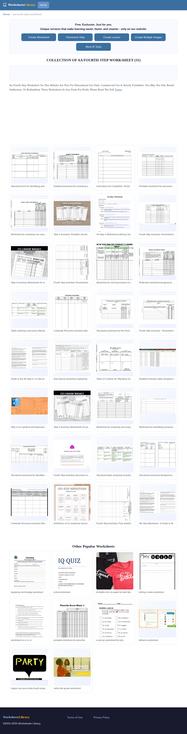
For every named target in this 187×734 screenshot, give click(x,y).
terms (118, 89)
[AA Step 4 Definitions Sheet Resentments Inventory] (72, 507)
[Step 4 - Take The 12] (157, 358)
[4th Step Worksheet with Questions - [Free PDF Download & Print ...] (29, 358)
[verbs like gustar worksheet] (72, 667)
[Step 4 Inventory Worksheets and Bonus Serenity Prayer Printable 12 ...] (72, 406)
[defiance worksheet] (157, 619)
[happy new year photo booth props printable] (29, 667)
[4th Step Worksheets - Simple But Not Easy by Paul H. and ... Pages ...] (114, 309)
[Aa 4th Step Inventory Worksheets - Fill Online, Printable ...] (114, 171)
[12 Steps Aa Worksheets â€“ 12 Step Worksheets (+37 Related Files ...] (114, 261)
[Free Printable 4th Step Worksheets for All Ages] (157, 213)
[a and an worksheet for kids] (114, 623)
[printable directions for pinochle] (72, 624)
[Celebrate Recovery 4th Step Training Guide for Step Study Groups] (29, 502)
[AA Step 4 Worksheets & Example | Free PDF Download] (114, 221)
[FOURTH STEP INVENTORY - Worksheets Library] (157, 454)
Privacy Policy (101, 717)
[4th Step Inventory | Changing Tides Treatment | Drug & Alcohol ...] (29, 309)
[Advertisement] (93, 119)
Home (43, 4)
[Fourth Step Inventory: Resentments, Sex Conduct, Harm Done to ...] (157, 165)
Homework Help (75, 37)
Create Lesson (111, 37)
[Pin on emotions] (29, 454)
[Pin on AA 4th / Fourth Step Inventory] (29, 165)
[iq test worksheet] (72, 576)
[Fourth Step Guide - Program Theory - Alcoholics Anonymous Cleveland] (29, 406)
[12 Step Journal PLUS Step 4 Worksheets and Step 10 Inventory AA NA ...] (72, 213)
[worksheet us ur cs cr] (29, 624)
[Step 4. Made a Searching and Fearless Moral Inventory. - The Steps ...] (72, 267)
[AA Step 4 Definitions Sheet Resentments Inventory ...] (72, 358)
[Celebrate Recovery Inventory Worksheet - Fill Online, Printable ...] (72, 315)
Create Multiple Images (148, 37)
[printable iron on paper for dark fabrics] (114, 570)
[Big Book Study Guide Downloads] (72, 165)
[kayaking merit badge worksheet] (29, 576)
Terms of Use (75, 717)
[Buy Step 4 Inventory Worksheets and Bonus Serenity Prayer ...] (29, 261)
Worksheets (16, 717)
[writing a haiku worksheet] (157, 576)
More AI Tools (93, 46)
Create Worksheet (38, 37)
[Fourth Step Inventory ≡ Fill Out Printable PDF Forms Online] (157, 406)
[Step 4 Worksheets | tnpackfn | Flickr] (114, 406)
